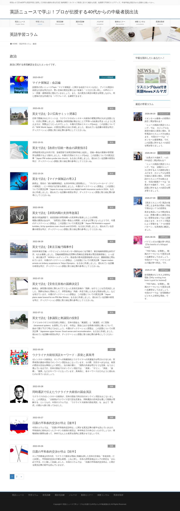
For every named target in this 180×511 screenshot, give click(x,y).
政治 (111, 108)
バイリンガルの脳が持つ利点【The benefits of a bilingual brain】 (157, 244)
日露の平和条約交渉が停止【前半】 (54, 451)
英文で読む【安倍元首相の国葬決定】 (56, 283)
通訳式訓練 (60, 495)
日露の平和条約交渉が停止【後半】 (54, 423)
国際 (111, 349)
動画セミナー (87, 495)
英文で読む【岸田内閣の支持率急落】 (56, 212)
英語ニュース (18, 495)
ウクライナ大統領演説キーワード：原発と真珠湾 (63, 354)
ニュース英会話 (107, 77)
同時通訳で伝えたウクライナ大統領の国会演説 (61, 391)
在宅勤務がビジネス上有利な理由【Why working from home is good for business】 (157, 277)
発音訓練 (46, 495)
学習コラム (33, 495)
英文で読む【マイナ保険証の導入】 (54, 178)
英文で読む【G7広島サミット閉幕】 (55, 113)
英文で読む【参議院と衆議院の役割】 (56, 317)
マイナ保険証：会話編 (46, 82)
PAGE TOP (173, 493)
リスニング (164, 114)
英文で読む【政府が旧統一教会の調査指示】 (60, 147)
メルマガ (73, 495)
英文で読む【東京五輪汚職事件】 (53, 246)
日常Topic (164, 237)
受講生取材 (118, 495)
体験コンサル (103, 495)
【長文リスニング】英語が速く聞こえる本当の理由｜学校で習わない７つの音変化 (157, 205)
